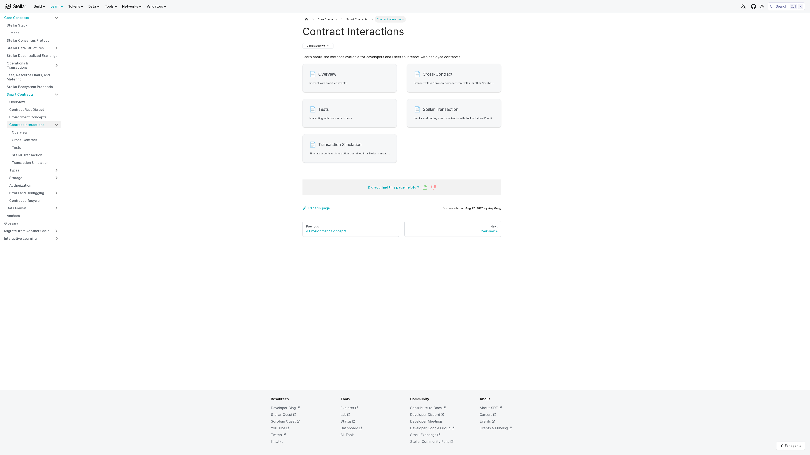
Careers (486, 414)
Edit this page (319, 208)
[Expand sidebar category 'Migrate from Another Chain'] (56, 231)
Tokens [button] (74, 6)
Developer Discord (425, 414)
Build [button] (38, 6)
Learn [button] (54, 6)
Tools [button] (109, 6)
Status (345, 421)
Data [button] (92, 6)
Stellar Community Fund (430, 441)
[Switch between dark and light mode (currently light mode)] (762, 6)
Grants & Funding (494, 428)
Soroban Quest (283, 421)
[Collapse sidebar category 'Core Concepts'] (56, 17)
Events (485, 421)
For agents (793, 446)
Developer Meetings (426, 421)
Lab (343, 414)
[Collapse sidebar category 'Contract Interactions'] (56, 124)
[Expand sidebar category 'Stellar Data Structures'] (56, 48)
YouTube (278, 428)
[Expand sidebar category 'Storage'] (56, 177)
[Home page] (306, 19)
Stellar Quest (281, 414)
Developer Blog (283, 408)
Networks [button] (130, 6)
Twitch (276, 435)
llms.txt (277, 441)
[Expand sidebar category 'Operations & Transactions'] (56, 65)
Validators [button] (155, 6)
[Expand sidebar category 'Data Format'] (56, 208)
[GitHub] (753, 6)
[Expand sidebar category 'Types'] (56, 170)
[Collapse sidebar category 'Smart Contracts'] (56, 94)
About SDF (489, 408)
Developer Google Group (430, 428)
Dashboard (349, 428)
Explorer (347, 408)
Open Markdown (316, 45)
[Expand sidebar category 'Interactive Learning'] (56, 238)
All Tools (347, 435)
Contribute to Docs (426, 408)
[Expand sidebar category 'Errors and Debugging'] (56, 193)
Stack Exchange (423, 435)
